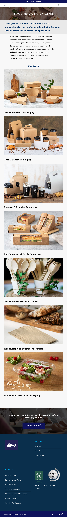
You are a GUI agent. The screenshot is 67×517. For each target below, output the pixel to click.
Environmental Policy (13, 480)
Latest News (38, 460)
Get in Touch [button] (32, 425)
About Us (37, 451)
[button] (62, 5)
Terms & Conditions (13, 489)
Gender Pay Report (13, 503)
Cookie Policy (10, 484)
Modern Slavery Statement (16, 494)
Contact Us (38, 446)
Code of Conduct (12, 498)
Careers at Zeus (39, 455)
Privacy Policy (10, 475)
